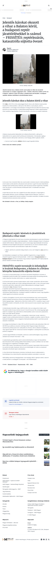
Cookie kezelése (7, 494)
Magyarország (21, 364)
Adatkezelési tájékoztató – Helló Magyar (13, 496)
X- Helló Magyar (32, 515)
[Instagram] (46, 539)
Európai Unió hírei (32, 492)
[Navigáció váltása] (3, 5)
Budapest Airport (12, 364)
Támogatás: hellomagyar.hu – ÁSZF (12, 489)
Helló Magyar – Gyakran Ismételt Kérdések (11, 481)
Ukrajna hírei (31, 485)
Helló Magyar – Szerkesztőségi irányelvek (13, 484)
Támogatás (30, 507)
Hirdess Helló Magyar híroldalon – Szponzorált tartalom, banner (36, 504)
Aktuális (5, 504)
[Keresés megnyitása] (48, 5)
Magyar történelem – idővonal (10, 522)
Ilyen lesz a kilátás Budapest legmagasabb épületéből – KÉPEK (20, 462)
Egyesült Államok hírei (33, 483)
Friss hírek (5, 527)
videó (31, 364)
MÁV (27, 364)
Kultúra (4, 506)
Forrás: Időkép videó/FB (26, 85)
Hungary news (31, 478)
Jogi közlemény (7, 491)
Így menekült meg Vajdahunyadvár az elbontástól (18, 447)
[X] (48, 539)
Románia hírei (31, 488)
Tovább (10, 416)
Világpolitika (6, 511)
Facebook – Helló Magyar (34, 510)
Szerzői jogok (6, 486)
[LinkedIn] (41, 539)
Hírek (29, 480)
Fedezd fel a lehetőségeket (15, 404)
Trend (4, 509)
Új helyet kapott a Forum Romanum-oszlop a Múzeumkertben (17, 441)
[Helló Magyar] (26, 5)
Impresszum (6, 478)
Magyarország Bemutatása (10, 525)
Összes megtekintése (44, 434)
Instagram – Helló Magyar (34, 512)
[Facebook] (44, 539)
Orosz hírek (30, 490)
